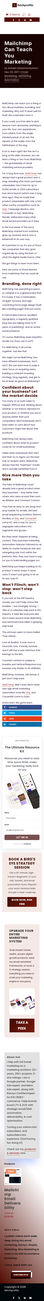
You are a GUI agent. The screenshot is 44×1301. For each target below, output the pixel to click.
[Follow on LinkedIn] (25, 20)
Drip (4, 209)
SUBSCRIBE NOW (21, 1275)
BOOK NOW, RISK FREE (22, 902)
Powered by (22, 844)
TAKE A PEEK (22, 1025)
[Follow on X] (19, 20)
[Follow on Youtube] (31, 20)
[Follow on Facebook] (13, 20)
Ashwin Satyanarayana (22, 68)
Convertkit (30, 518)
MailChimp (31, 173)
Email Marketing (16, 74)
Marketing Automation (17, 78)
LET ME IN (22, 837)
